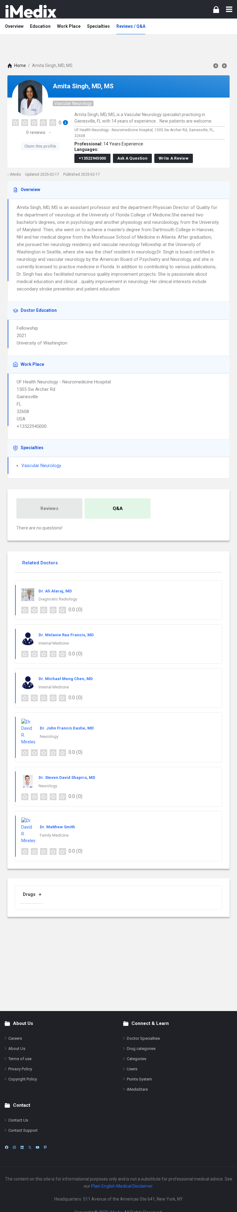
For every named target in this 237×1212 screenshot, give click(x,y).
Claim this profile (40, 146)
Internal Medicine (54, 643)
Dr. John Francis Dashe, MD (67, 728)
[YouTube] (37, 1147)
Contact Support (23, 1130)
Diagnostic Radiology (58, 599)
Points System (139, 1079)
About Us (16, 1048)
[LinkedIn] (22, 1147)
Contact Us (18, 1120)
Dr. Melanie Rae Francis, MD (66, 635)
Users (132, 1069)
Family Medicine (54, 835)
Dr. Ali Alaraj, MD (55, 591)
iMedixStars (137, 1089)
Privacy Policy (20, 1069)
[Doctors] (31, 11)
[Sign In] (216, 9)
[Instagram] (14, 1147)
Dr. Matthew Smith (57, 827)
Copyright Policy (22, 1079)
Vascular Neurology (73, 103)
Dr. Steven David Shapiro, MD (67, 777)
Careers (15, 1038)
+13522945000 (92, 158)
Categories (136, 1058)
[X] (30, 1147)
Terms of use (19, 1058)
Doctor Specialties (143, 1038)
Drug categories (141, 1048)
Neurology (49, 736)
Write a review (174, 158)
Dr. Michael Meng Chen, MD (66, 678)
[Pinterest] (45, 1147)
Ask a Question (132, 158)
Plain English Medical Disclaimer (121, 1186)
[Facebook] (7, 1147)
